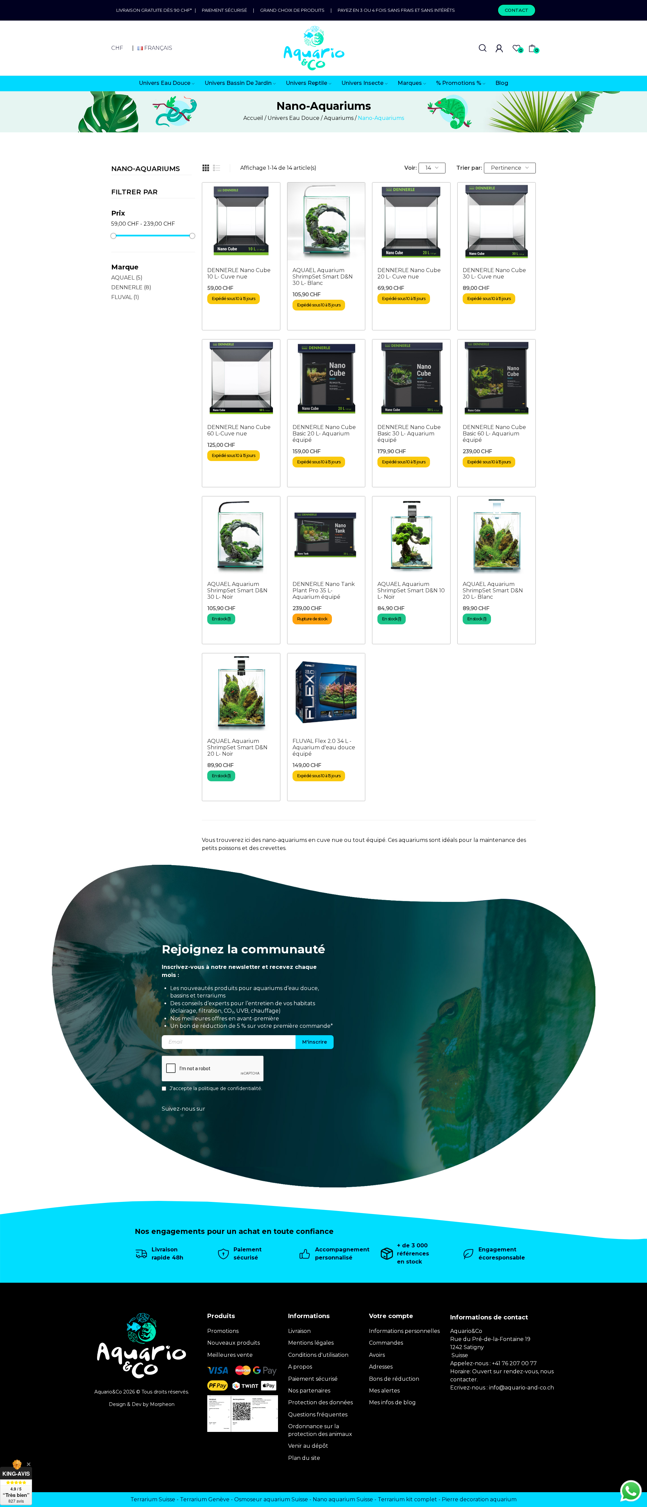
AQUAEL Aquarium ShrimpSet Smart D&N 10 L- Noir (411, 590)
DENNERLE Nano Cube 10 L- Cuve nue (239, 273)
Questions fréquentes (317, 1414)
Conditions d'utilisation (318, 1355)
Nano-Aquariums (145, 169)
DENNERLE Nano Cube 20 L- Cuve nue (409, 273)
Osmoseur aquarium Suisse (271, 1499)
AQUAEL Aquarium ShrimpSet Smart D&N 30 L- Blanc (322, 276)
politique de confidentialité (229, 1088)
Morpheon (162, 1404)
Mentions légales (311, 1343)
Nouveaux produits (233, 1343)
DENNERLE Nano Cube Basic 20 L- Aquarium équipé (324, 433)
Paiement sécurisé (224, 10)
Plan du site (304, 1458)
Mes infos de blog (392, 1402)
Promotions (223, 1331)
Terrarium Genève (204, 1499)
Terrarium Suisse (152, 1499)
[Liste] (216, 168)
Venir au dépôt (308, 1446)
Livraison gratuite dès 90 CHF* (155, 10)
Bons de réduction (394, 1379)
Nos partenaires (309, 1390)
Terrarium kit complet (407, 1499)
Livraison (299, 1331)
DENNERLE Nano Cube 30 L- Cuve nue (494, 273)
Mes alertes (384, 1390)
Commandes (386, 1343)
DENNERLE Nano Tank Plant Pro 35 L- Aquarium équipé (323, 590)
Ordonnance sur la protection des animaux (320, 1430)
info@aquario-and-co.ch (521, 1387)
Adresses (381, 1367)
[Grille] (206, 168)
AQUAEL (127, 277)
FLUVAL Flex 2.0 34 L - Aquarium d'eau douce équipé (323, 747)
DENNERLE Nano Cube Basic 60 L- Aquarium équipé (494, 433)
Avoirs (377, 1355)
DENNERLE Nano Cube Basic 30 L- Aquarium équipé (409, 433)
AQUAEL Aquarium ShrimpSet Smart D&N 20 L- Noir (237, 747)
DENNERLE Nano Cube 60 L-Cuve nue (239, 430)
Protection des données (320, 1402)
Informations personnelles (404, 1331)
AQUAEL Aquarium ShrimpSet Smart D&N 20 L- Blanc (493, 590)
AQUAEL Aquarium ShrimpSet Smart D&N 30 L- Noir (237, 590)
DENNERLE (131, 287)
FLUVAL (125, 297)
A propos (300, 1367)
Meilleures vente (230, 1355)
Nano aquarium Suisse (343, 1499)
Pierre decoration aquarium (479, 1499)
